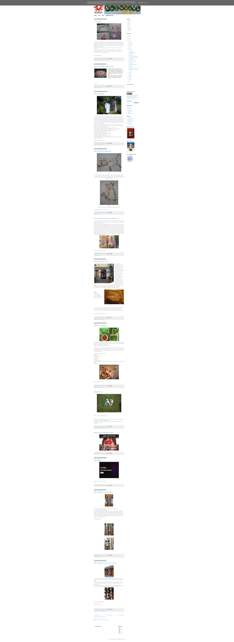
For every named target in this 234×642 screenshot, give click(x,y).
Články (95, 15)
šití (101, 144)
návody (129, 26)
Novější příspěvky (97, 614)
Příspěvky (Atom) (102, 616)
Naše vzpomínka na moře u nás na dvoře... (105, 563)
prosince (130, 42)
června (130, 72)
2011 (128, 41)
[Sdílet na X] (109, 58)
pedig (128, 28)
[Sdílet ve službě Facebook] (110, 58)
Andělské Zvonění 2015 (109, 15)
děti (96, 144)
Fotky (103, 15)
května (130, 73)
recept (103, 319)
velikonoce (129, 29)
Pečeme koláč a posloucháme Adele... (104, 432)
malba (101, 87)
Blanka (121, 629)
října (129, 45)
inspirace (99, 87)
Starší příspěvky (121, 614)
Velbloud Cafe (105, 229)
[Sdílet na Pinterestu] (111, 58)
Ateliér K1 (129, 112)
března (130, 76)
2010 (128, 81)
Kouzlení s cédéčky (130, 121)
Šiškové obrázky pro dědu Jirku (102, 151)
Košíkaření (129, 122)
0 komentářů (103, 58)
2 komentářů (103, 426)
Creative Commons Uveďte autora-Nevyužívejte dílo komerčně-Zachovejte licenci (132, 97)
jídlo (98, 255)
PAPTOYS (129, 20)
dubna (130, 75)
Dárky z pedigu (130, 117)
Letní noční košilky (99, 94)
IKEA (99, 556)
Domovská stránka (109, 614)
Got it (145, 2)
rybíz (102, 387)
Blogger (124, 639)
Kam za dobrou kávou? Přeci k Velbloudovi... (106, 218)
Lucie (121, 631)
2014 (128, 36)
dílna (98, 610)
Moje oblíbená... (98, 460)
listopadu (130, 43)
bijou (97, 556)
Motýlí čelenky (98, 392)
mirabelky (100, 319)
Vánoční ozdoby (130, 124)
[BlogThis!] (108, 58)
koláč (97, 319)
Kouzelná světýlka (130, 120)
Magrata (128, 96)
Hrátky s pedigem (130, 119)
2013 (128, 38)
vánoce (129, 30)
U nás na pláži (98, 21)
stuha (99, 144)
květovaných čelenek (101, 419)
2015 (128, 35)
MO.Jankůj (129, 109)
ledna (129, 79)
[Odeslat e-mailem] (107, 58)
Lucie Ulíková (130, 107)
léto (98, 144)
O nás (99, 15)
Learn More (141, 2)
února (130, 78)
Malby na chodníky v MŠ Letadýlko (104, 66)
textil (102, 144)
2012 (128, 39)
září (129, 46)
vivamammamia (130, 113)
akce (97, 87)
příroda (104, 610)
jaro (128, 24)
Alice (97, 85)
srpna (129, 48)
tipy (99, 255)
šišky (99, 213)
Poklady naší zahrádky (100, 325)
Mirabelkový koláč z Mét (101, 261)
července (130, 49)
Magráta (98, 58)
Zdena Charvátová (130, 110)
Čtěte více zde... (96, 82)
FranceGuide (121, 283)
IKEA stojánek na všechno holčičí (103, 492)
